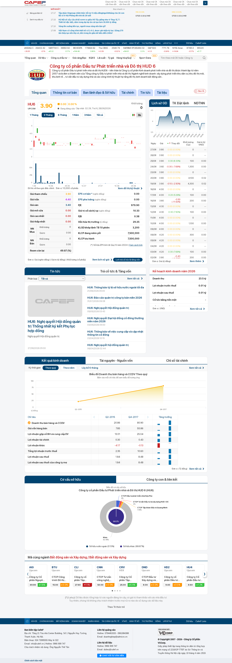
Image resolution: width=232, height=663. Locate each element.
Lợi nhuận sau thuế (38, 456)
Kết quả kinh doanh (55, 360)
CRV (122, 567)
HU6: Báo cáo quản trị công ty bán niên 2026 (114, 297)
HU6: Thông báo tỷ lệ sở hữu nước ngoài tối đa (115, 287)
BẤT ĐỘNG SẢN (62, 43)
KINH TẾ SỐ (134, 43)
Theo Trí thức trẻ (116, 607)
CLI (76, 567)
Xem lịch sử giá (100, 260)
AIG (31, 567)
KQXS (92, 58)
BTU (54, 567)
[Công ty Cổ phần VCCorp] (166, 635)
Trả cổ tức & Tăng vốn (115, 271)
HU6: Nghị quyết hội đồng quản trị (108, 345)
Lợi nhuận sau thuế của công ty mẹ (47, 462)
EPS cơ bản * (91, 193)
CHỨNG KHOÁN (47, 43)
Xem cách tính (136, 245)
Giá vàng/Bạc (79, 58)
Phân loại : (33, 278)
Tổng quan (30, 58)
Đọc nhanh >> (119, 9)
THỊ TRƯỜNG (147, 43)
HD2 (167, 567)
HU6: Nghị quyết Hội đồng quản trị (108, 307)
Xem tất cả (133, 278)
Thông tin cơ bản (65, 92)
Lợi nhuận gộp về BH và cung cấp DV (48, 434)
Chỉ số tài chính (177, 360)
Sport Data (145, 58)
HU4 (189, 567)
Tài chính (127, 92)
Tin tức (145, 92)
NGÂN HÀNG (93, 43)
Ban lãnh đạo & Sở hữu (99, 92)
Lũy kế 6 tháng (90, 367)
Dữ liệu (189, 43)
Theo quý (50, 367)
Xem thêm (195, 261)
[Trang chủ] (27, 43)
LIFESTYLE (167, 43)
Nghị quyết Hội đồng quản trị (43, 336)
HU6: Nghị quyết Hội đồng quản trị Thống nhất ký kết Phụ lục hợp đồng (54, 326)
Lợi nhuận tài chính (38, 439)
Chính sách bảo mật (33, 660)
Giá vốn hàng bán (37, 428)
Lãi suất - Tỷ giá (105, 58)
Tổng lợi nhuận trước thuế (42, 451)
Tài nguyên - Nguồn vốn (116, 360)
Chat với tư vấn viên (113, 655)
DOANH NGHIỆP (79, 43)
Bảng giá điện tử (36, 13)
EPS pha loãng (92, 199)
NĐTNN (199, 103)
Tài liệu (162, 92)
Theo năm (68, 367)
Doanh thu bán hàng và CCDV (48, 423)
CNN (100, 567)
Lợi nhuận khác (36, 445)
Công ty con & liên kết (161, 479)
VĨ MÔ (124, 43)
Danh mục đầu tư (36, 20)
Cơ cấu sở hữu (70, 479)
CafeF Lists (201, 43)
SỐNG (158, 43)
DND (144, 567)
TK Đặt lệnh (180, 103)
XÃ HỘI (34, 43)
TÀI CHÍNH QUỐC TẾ (110, 43)
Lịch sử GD (159, 103)
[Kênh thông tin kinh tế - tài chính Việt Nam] (35, 3)
